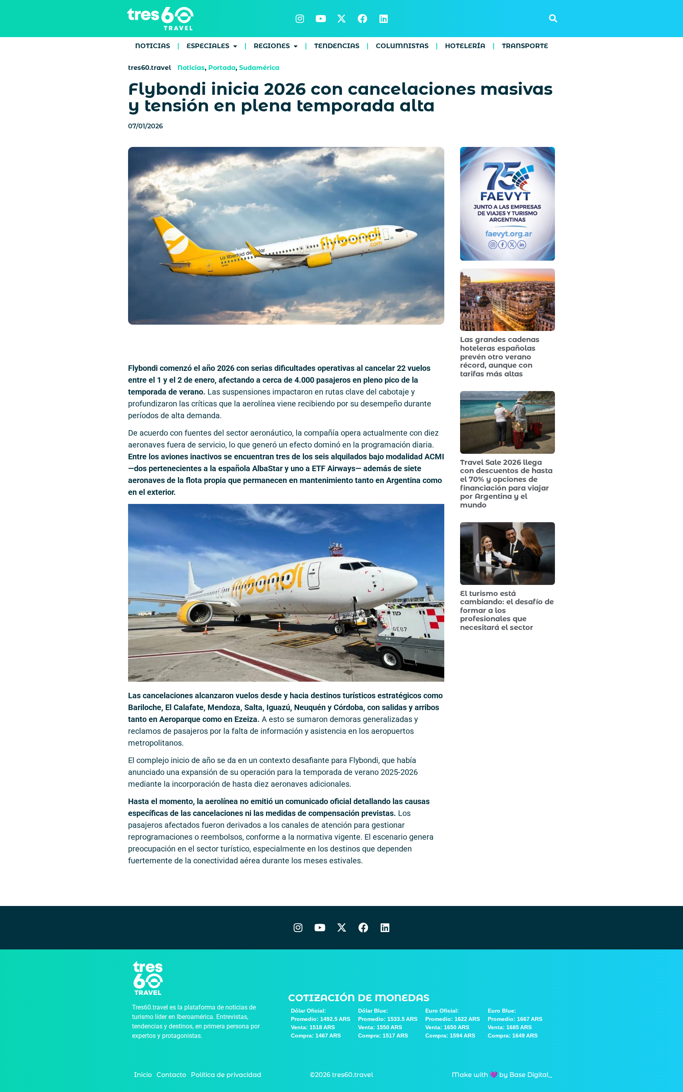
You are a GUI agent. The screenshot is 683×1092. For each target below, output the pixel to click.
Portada (222, 67)
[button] (553, 18)
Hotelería (465, 46)
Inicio (143, 1075)
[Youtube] (320, 18)
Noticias (152, 46)
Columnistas (402, 46)
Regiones (272, 46)
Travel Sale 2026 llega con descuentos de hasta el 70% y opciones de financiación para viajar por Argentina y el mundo (506, 483)
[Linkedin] (383, 18)
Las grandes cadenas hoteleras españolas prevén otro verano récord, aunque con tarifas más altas (500, 356)
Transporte (525, 46)
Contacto (171, 1075)
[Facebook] (362, 18)
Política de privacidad (226, 1075)
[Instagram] (299, 18)
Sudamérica (259, 67)
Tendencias (336, 46)
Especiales (208, 46)
